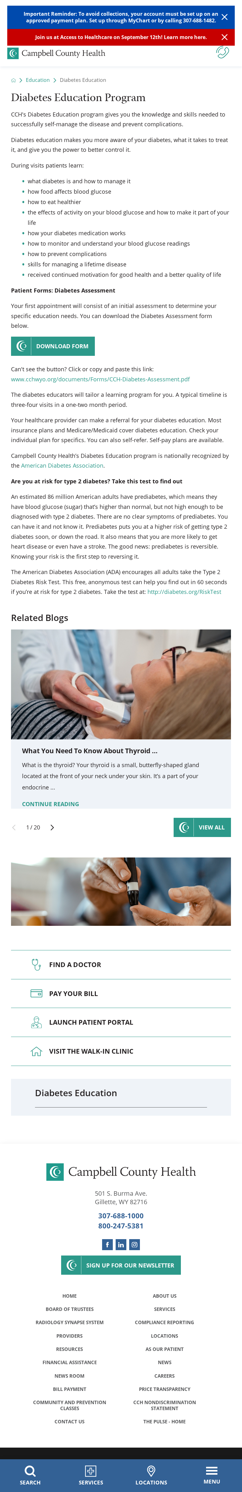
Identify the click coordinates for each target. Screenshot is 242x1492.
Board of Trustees (70, 1309)
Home (69, 1296)
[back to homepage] (13, 80)
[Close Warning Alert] (224, 17)
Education (38, 80)
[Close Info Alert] (224, 37)
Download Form (62, 346)
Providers (69, 1336)
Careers (164, 1376)
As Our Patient (165, 1349)
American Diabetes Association (62, 465)
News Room (69, 1376)
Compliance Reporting (164, 1322)
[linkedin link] (121, 1244)
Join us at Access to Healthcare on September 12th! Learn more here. (121, 37)
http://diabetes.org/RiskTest (184, 591)
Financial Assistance (70, 1362)
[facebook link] (107, 1244)
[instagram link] (134, 1244)
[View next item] (52, 827)
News (164, 1362)
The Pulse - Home (164, 1421)
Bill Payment (69, 1389)
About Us (164, 1296)
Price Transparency (164, 1389)
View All (212, 827)
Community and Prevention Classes (69, 1405)
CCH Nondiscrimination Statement (164, 1405)
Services (164, 1309)
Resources (69, 1349)
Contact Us (69, 1421)
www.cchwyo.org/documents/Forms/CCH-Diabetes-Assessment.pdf (100, 379)
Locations (164, 1336)
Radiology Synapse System (70, 1322)
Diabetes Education (76, 1093)
